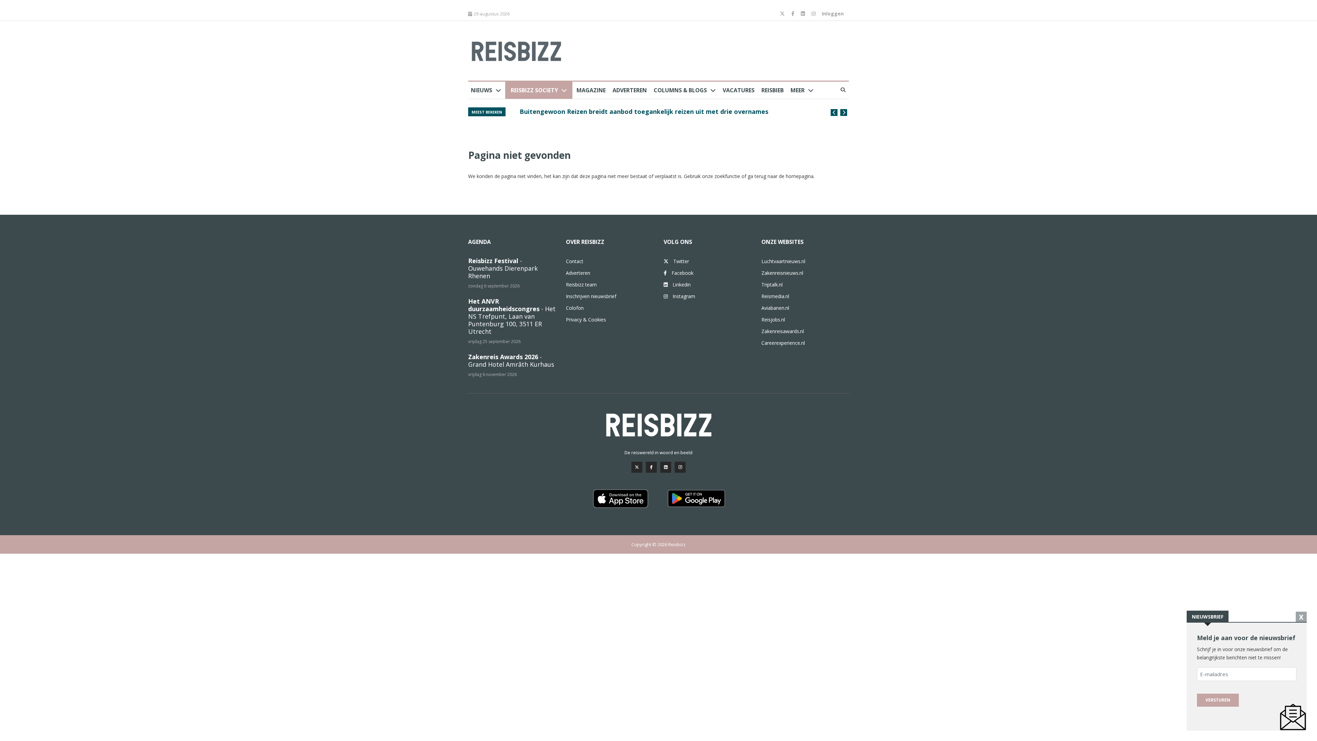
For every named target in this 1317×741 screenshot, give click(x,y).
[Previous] (834, 112)
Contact (574, 261)
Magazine (591, 90)
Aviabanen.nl (775, 308)
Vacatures (739, 90)
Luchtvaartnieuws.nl (783, 261)
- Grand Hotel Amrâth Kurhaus (511, 360)
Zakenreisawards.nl (782, 331)
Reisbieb (772, 90)
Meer (798, 90)
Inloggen (833, 13)
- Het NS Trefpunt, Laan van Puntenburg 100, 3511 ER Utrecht (512, 316)
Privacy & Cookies (586, 319)
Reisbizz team (581, 284)
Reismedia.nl (775, 296)
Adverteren (630, 90)
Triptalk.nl (772, 284)
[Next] (843, 112)
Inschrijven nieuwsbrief (591, 296)
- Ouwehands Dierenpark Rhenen (503, 268)
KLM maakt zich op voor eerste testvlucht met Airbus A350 (610, 111)
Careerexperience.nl (783, 343)
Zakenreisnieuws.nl (782, 273)
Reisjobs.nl (773, 319)
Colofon (575, 308)
